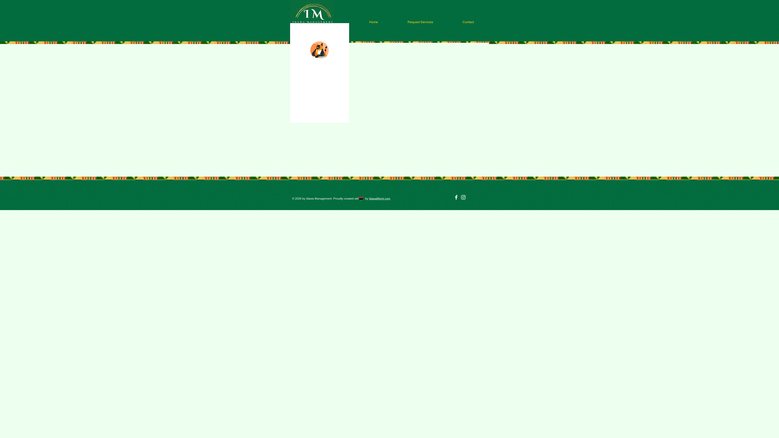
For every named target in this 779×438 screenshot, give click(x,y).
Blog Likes (306, 116)
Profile (304, 100)
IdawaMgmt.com (379, 198)
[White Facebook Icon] (456, 197)
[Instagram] (463, 197)
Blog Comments (309, 108)
